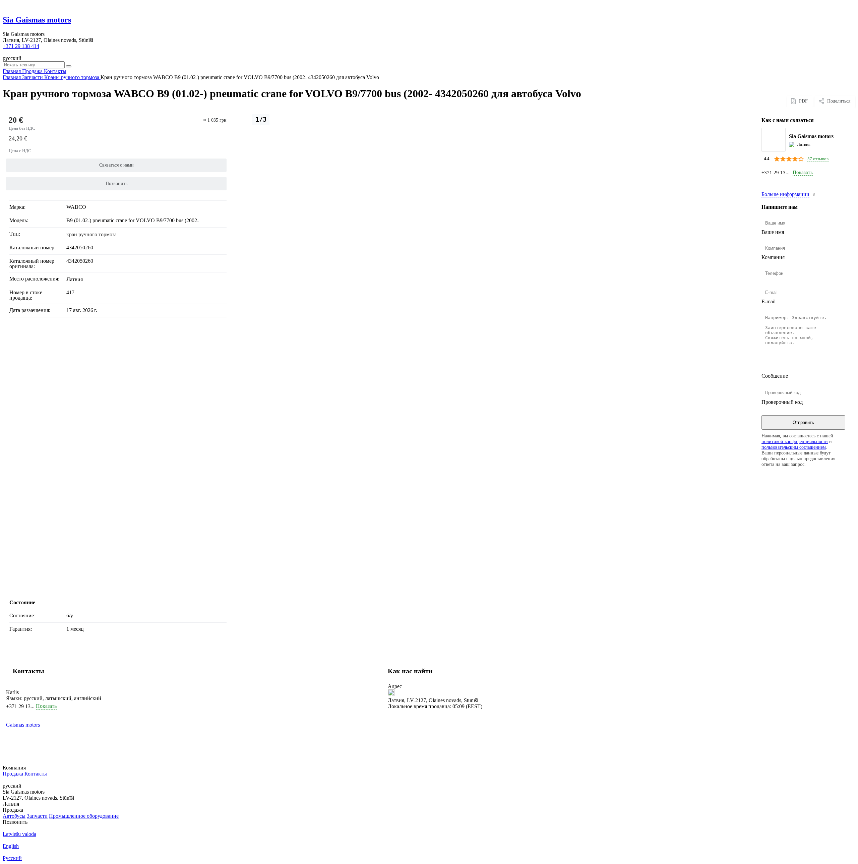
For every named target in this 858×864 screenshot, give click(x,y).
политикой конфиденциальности (794, 441)
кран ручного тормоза (91, 234)
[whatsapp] (765, 182)
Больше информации (785, 194)
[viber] (773, 182)
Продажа (13, 774)
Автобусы (14, 816)
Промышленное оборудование (84, 816)
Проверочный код (782, 402)
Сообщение (774, 376)
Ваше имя (772, 232)
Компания (773, 257)
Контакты (35, 774)
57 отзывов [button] (818, 158)
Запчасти (37, 816)
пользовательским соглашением (793, 447)
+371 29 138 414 (21, 46)
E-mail (768, 301)
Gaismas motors (23, 725)
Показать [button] (803, 172)
